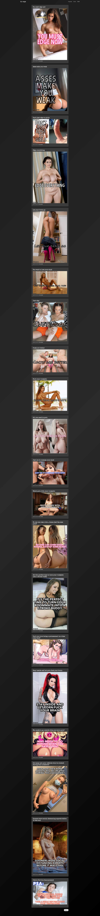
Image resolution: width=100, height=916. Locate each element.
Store (74, 1)
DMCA (78, 1)
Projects (70, 1)
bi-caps (23, 1)
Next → (66, 910)
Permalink (41, 61)
